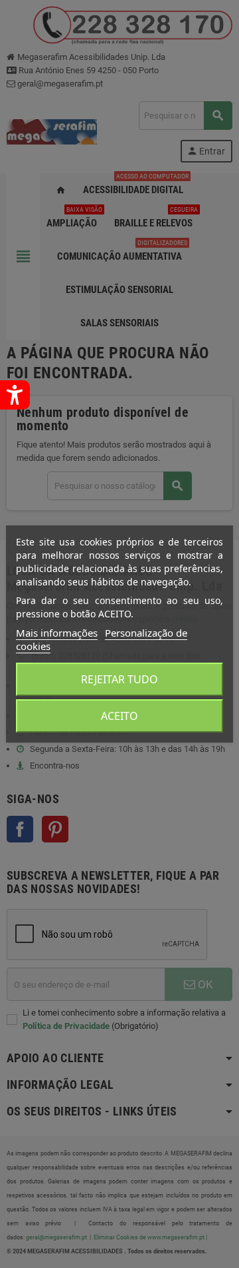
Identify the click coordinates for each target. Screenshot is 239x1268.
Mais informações (57, 632)
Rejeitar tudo (119, 679)
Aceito (119, 716)
